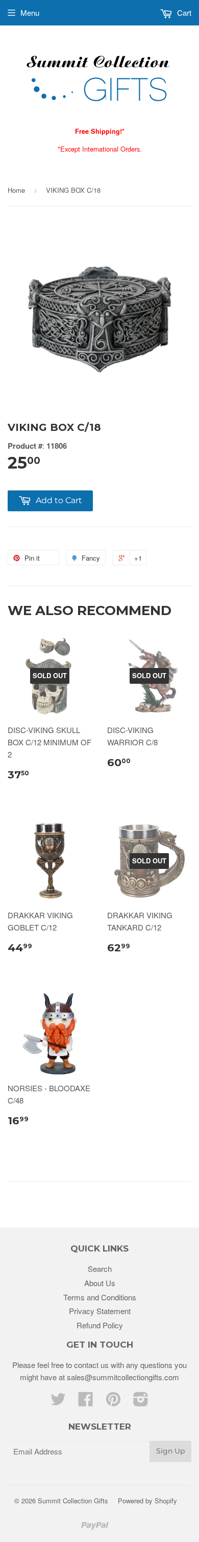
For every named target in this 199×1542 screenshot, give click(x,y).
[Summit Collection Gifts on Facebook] (85, 1401)
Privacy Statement (100, 1310)
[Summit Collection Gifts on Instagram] (140, 1401)
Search (100, 1268)
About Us (99, 1282)
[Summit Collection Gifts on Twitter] (58, 1401)
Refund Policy (100, 1325)
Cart (183, 12)
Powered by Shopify (147, 1500)
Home (16, 190)
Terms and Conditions (99, 1297)
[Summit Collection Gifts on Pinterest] (113, 1401)
